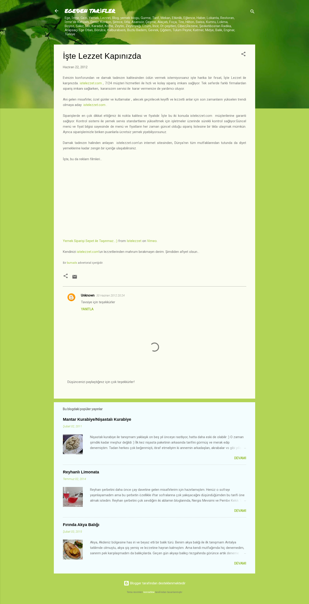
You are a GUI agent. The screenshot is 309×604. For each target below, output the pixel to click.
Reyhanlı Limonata (81, 472)
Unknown (88, 295)
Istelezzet (134, 241)
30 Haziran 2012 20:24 (110, 295)
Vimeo (152, 241)
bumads (72, 262)
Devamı (240, 458)
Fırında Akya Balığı (81, 524)
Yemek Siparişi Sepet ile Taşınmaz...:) (90, 241)
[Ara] (252, 12)
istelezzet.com (91, 83)
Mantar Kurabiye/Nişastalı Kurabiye (97, 419)
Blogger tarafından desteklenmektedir (157, 583)
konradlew (148, 592)
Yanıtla (87, 309)
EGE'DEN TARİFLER (90, 11)
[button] (243, 54)
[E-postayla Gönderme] (74, 278)
